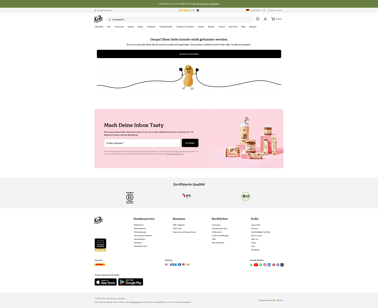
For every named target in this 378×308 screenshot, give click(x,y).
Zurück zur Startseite (189, 54)
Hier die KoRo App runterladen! (206, 4)
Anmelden (190, 143)
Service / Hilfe (275, 10)
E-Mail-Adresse (115, 143)
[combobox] (180, 19)
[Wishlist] (257, 19)
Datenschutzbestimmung (175, 154)
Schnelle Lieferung (104, 10)
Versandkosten (135, 302)
